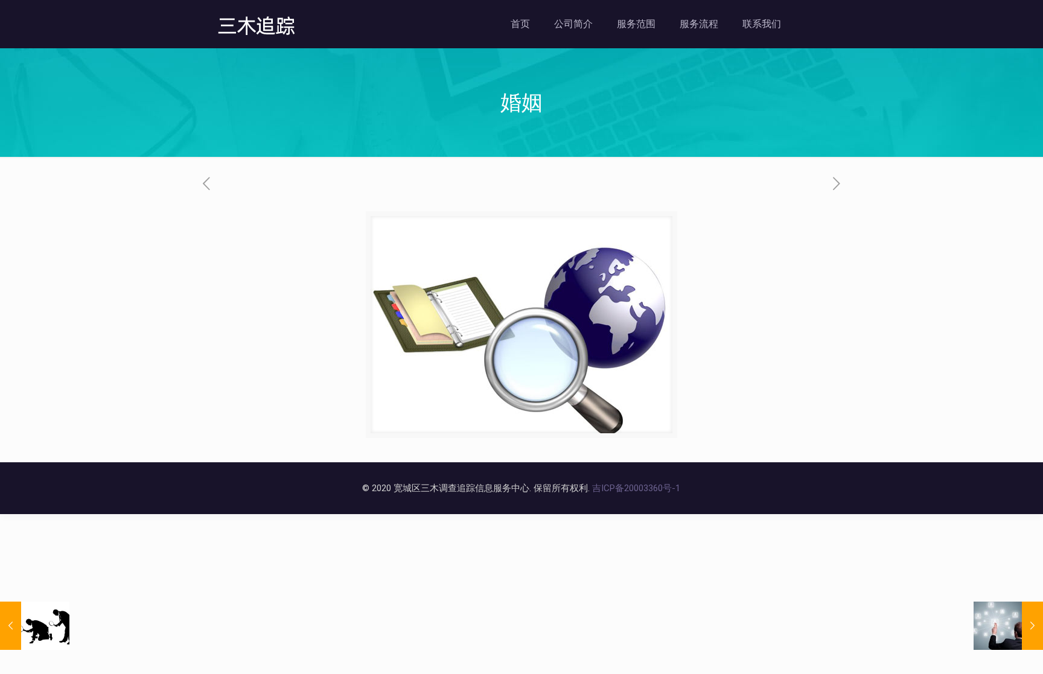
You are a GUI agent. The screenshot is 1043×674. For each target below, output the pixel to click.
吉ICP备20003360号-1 (636, 488)
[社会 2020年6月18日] (34, 626)
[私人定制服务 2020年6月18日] (1008, 626)
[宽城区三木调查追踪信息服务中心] (257, 24)
